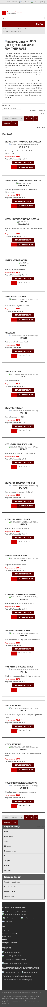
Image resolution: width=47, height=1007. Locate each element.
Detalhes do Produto (35, 147)
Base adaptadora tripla (13, 372)
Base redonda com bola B (13, 408)
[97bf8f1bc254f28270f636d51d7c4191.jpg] (12, 635)
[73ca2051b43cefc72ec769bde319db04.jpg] (12, 338)
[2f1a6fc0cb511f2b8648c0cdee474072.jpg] (12, 449)
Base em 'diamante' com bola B (15, 296)
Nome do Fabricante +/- (11, 108)
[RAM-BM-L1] (12, 265)
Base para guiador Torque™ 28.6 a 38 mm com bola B (23, 180)
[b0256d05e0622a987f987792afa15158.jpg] (12, 711)
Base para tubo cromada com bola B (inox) (20, 483)
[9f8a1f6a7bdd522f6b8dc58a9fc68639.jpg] (12, 488)
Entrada (13, 29)
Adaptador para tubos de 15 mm (16, 556)
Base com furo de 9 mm (13, 744)
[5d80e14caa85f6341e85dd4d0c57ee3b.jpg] (12, 560)
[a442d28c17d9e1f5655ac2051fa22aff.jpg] (12, 301)
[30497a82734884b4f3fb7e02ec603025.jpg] (12, 147)
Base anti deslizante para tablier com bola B (20, 594)
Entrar (8, 1)
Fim (15, 123)
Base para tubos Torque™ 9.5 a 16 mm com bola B (22, 219)
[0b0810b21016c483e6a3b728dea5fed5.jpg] (12, 376)
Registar (14, 1)
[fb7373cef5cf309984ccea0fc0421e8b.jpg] (12, 413)
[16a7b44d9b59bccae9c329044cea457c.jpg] (12, 672)
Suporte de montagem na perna (16, 260)
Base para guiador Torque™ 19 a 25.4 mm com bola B (23, 142)
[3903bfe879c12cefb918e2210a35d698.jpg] (12, 599)
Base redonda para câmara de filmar (17, 631)
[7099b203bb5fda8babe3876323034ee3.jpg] (12, 788)
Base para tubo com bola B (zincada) (17, 519)
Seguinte (7, 123)
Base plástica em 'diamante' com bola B (18, 444)
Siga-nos (39, 24)
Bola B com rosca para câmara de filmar (19, 667)
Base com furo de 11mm (13, 705)
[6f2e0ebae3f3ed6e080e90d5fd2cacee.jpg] (12, 749)
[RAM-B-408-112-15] (12, 185)
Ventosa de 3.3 (10, 333)
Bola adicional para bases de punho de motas (21, 783)
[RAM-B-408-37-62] (12, 224)
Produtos (21, 29)
